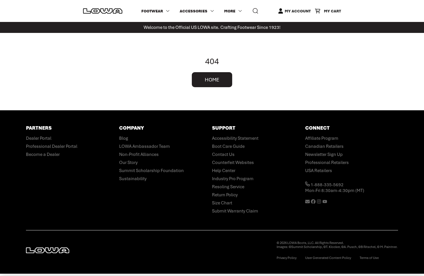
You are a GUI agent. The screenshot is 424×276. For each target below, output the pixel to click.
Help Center (223, 171)
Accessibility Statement (235, 138)
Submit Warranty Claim (235, 211)
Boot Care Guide (228, 146)
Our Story (128, 162)
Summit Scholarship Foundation (151, 171)
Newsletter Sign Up (324, 154)
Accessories (193, 11)
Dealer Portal (38, 138)
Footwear (152, 11)
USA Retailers (318, 171)
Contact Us (223, 154)
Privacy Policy (287, 258)
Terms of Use (369, 258)
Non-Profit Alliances (139, 154)
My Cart (332, 11)
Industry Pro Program (233, 179)
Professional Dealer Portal (51, 146)
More (229, 11)
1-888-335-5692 (327, 185)
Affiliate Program (321, 138)
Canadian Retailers (324, 146)
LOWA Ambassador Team (144, 146)
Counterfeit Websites (233, 162)
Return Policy (225, 195)
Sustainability (133, 179)
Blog (123, 138)
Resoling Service (228, 187)
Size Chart (222, 203)
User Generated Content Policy (328, 258)
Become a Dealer (43, 154)
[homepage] (102, 11)
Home (212, 80)
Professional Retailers (327, 162)
